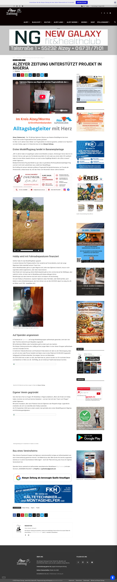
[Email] (34, 75)
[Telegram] (22, 6)
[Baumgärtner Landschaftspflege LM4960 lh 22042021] (42, 499)
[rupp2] (42, 125)
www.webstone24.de (57, 580)
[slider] (27, 250)
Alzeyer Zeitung (25, 507)
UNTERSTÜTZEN (81, 2)
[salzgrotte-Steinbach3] (58, 40)
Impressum (71, 580)
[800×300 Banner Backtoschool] (42, 184)
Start (14, 57)
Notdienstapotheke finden (86, 388)
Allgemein (19, 57)
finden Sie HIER (54, 570)
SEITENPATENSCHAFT (36, 532)
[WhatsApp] (26, 75)
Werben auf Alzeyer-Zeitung (97, 580)
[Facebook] (14, 6)
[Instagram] (17, 6)
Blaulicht (36, 22)
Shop (93, 22)
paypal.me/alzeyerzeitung (59, 566)
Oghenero (25, 339)
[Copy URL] (46, 75)
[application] (28, 224)
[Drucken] (38, 75)
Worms (84, 22)
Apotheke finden (96, 388)
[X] (18, 75)
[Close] (115, 2)
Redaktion (17, 71)
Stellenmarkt (103, 22)
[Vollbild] (41, 250)
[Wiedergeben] (15, 250)
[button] (115, 22)
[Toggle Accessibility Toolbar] (112, 577)
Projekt (37, 507)
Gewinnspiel (86, 580)
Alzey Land (58, 22)
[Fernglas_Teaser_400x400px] (90, 102)
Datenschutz (79, 580)
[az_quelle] (42, 477)
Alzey (26, 22)
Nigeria (32, 507)
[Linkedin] (30, 75)
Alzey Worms (72, 22)
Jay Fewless (60, 466)
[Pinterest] (22, 75)
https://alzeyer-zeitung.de (30, 528)
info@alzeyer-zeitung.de (56, 574)
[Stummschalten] (38, 250)
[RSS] (19, 6)
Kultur (47, 22)
